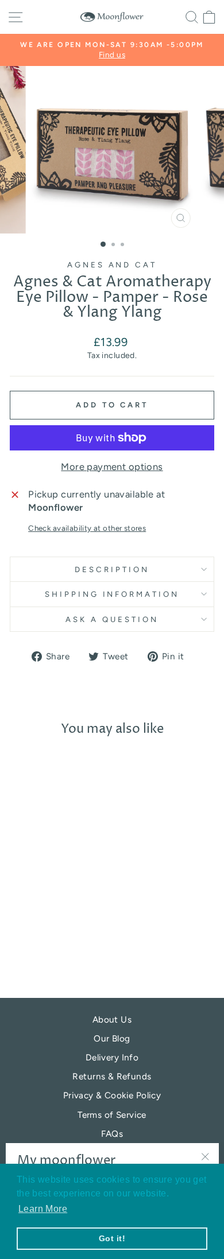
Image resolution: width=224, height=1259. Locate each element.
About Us (112, 1019)
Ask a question (112, 619)
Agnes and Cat (112, 264)
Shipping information (112, 594)
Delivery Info (112, 1057)
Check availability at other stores (87, 528)
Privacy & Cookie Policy (112, 1095)
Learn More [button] (42, 1209)
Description (112, 569)
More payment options (112, 466)
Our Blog (112, 1038)
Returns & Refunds (111, 1076)
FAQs (112, 1133)
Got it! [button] (112, 1238)
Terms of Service (112, 1114)
